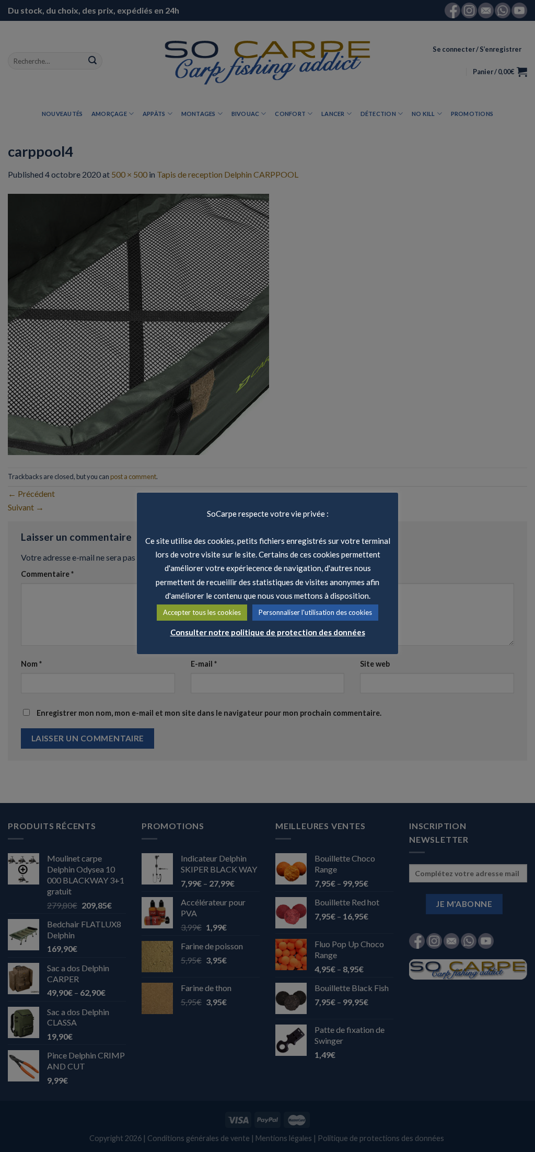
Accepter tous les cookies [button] (202, 612)
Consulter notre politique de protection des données (267, 632)
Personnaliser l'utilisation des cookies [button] (315, 612)
